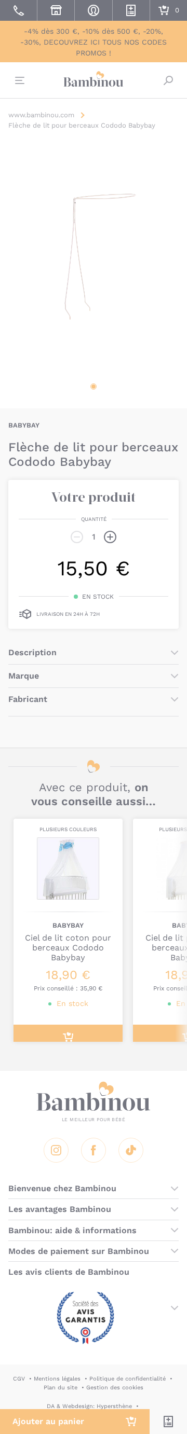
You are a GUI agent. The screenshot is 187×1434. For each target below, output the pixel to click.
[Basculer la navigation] (18, 80)
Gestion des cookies (114, 1387)
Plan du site (60, 1387)
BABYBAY (23, 425)
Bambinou (93, 79)
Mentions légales (57, 1378)
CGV (19, 1378)
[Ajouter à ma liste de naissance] (168, 1421)
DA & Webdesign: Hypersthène (89, 1406)
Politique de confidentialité (127, 1378)
